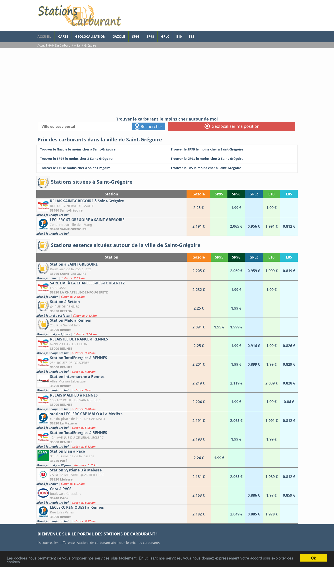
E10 (179, 36)
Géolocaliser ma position (234, 126)
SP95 (136, 36)
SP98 (150, 36)
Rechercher (151, 126)
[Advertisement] (167, 82)
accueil (44, 36)
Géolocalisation (90, 36)
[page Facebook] (201, 34)
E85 (191, 36)
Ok (313, 558)
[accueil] (79, 15)
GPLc (165, 36)
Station (111, 194)
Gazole (118, 36)
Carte (63, 36)
